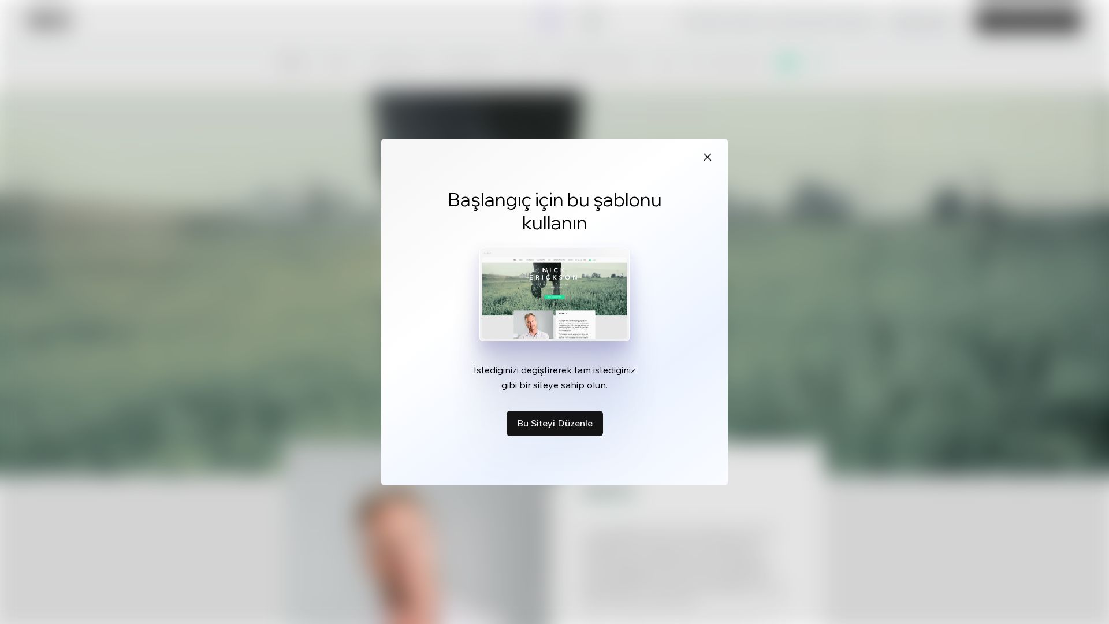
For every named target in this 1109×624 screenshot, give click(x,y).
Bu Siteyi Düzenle (555, 423)
